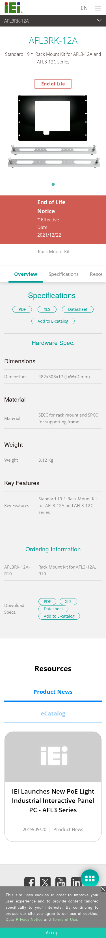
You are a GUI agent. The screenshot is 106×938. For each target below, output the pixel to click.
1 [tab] (53, 184)
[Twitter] (45, 880)
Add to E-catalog (53, 321)
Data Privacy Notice (24, 919)
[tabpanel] (53, 133)
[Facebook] (29, 882)
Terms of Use (64, 919)
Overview (25, 274)
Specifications (64, 274)
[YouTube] (60, 882)
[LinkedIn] (76, 882)
